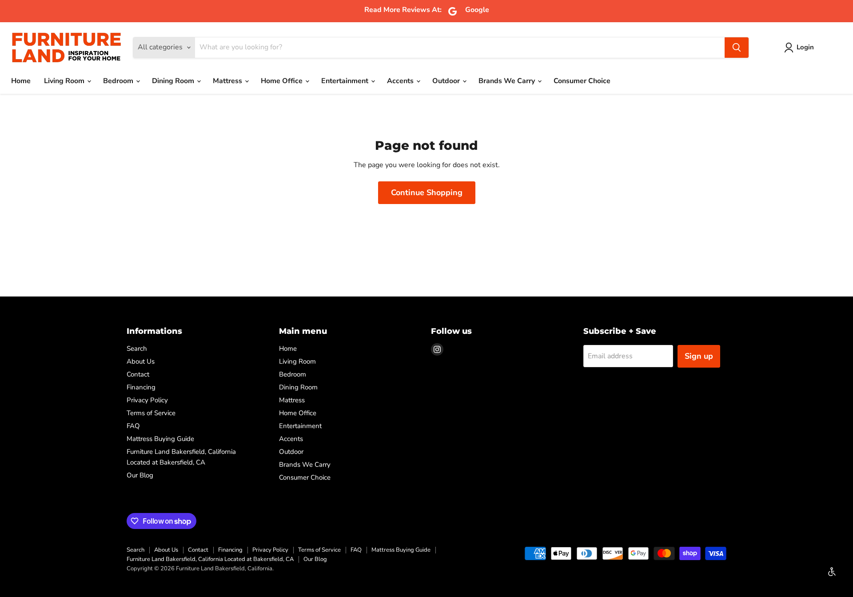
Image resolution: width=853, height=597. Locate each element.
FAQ (133, 425)
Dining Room (174, 81)
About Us (141, 361)
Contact (138, 374)
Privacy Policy (147, 400)
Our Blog (140, 475)
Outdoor (447, 81)
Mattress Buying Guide (160, 438)
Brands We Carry (507, 81)
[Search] (737, 47)
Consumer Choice (582, 81)
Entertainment (345, 81)
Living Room (65, 81)
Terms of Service (151, 413)
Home (21, 81)
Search (137, 348)
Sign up (699, 356)
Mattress (228, 81)
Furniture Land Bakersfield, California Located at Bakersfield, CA (210, 559)
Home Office (282, 81)
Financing (141, 387)
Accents (401, 81)
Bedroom (119, 81)
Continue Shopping (426, 192)
